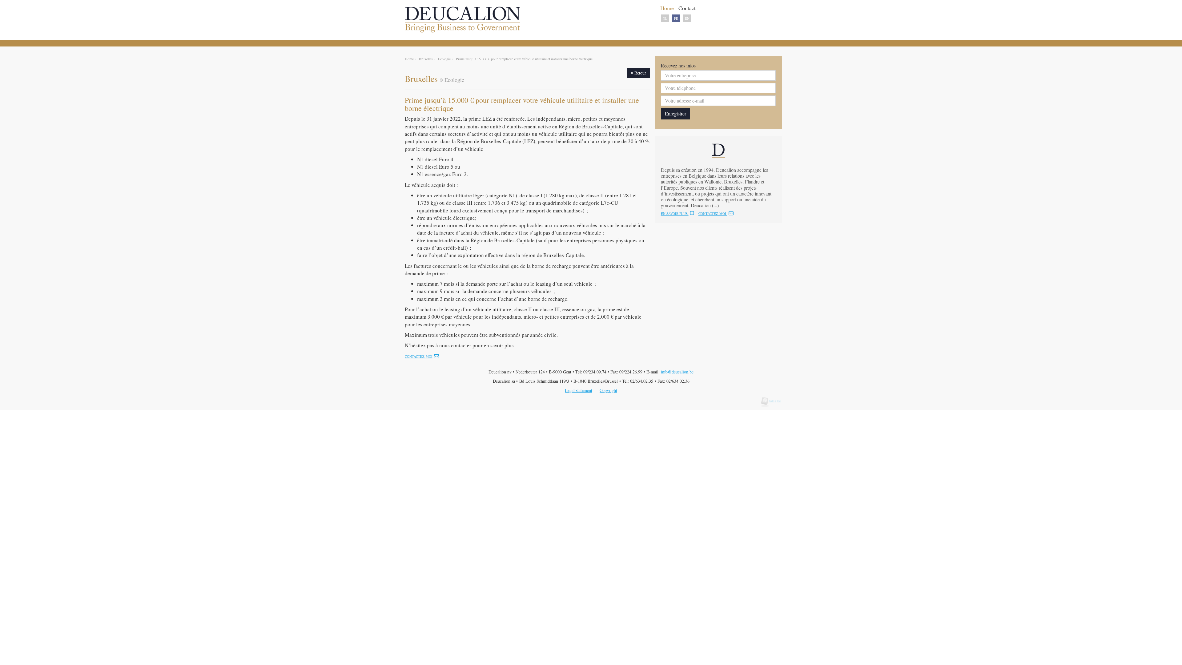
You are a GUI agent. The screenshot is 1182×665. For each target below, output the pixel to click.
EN (687, 18)
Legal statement (578, 390)
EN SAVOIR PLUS (675, 213)
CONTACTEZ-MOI (712, 213)
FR (676, 18)
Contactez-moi (418, 356)
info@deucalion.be (677, 372)
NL (665, 18)
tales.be (773, 401)
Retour (639, 73)
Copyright (608, 390)
